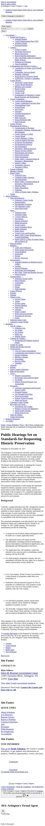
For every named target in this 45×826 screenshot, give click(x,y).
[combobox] (12, 16)
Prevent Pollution (21, 268)
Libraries (18, 310)
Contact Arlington (7, 789)
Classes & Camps (16, 345)
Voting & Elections (17, 417)
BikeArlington (20, 281)
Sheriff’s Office (20, 163)
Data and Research (17, 198)
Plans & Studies (16, 244)
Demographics (20, 202)
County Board (15, 81)
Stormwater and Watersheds (25, 270)
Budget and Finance (17, 37)
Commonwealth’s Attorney (24, 177)
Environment (15, 260)
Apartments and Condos (23, 407)
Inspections (19, 254)
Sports (17, 318)
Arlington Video (21, 215)
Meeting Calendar (16, 171)
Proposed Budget (21, 45)
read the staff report (10, 633)
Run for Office (20, 361)
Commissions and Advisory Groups (23, 66)
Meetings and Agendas (23, 87)
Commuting (19, 283)
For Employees (7, 731)
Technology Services (22, 165)
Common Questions (9, 722)
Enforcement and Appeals (24, 250)
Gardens (18, 266)
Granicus (40, 791)
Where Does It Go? (22, 413)
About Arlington (12, 196)
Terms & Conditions (23, 787)
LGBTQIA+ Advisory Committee (27, 78)
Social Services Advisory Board (26, 76)
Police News (19, 231)
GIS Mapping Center (22, 206)
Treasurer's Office (21, 167)
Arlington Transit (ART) (24, 279)
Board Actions (20, 89)
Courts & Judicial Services (24, 140)
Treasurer (18, 111)
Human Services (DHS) (23, 151)
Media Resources (21, 223)
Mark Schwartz (20, 118)
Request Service (7, 717)
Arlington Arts (20, 328)
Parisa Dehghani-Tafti (23, 120)
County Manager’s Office (24, 138)
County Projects (16, 124)
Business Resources (13, 419)
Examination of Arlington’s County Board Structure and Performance (27, 96)
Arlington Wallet (21, 43)
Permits (17, 256)
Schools (13, 293)
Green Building (20, 252)
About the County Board (24, 83)
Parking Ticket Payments (24, 398)
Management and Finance (24, 153)
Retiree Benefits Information (25, 56)
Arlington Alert (20, 175)
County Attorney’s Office (24, 134)
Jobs (3, 724)
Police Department (21, 157)
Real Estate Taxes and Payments (26, 378)
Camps (17, 301)
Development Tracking (23, 204)
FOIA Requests (7, 729)
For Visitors (19, 332)
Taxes (12, 374)
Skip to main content (8, 4)
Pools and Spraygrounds (24, 314)
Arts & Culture (20, 299)
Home (3, 425)
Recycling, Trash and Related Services (29, 272)
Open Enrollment (21, 64)
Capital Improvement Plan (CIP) (26, 41)
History (8, 648)
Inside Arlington (21, 229)
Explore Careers (21, 50)
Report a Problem (8, 719)
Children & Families (17, 338)
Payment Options (21, 392)
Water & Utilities (16, 415)
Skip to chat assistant (8, 2)
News (12, 211)
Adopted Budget (21, 39)
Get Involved (19, 91)
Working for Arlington (23, 62)
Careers (13, 47)
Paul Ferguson (20, 122)
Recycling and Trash (17, 404)
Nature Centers (20, 312)
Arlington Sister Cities (18, 320)
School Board (20, 107)
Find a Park (19, 308)
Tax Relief (18, 380)
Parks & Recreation (22, 155)
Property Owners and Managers (26, 409)
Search (3, 29)
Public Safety (15, 173)
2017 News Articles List (34, 425)
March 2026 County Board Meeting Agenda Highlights (28, 236)
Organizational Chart (22, 105)
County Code (20, 93)
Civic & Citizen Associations (25, 351)
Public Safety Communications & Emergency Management (27, 160)
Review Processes (21, 258)
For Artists (18, 330)
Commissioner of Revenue (24, 128)
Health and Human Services (20, 347)
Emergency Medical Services (25, 149)
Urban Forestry (20, 274)
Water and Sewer (21, 400)
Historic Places (20, 336)
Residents (9, 324)
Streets (17, 287)
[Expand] (16, 35)
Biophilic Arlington (22, 74)
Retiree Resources (21, 54)
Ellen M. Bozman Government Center (19, 673)
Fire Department (21, 147)
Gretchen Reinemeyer (23, 114)
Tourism (13, 295)
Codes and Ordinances (23, 248)
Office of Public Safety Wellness (26, 192)
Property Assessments (23, 376)
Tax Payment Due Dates (24, 394)
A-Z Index (9, 421)
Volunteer (18, 190)
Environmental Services (23, 144)
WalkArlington (20, 289)
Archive (8, 644)
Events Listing (20, 225)
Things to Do (15, 297)
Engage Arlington (16, 169)
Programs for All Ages (23, 316)
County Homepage (8, 787)
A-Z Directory (7, 715)
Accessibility (6, 734)
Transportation (15, 277)
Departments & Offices (18, 126)
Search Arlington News (23, 227)
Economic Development (23, 142)
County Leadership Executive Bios (27, 103)
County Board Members (23, 85)
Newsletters (19, 219)
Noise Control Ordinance (19, 369)
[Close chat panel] (3, 811)
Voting (12, 194)
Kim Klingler (19, 116)
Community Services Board (25, 72)
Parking (17, 285)
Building (13, 246)
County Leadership (17, 99)
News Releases (11, 652)
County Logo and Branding (25, 233)
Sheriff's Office (20, 186)
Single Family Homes (23, 411)
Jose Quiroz (19, 109)
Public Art (18, 334)
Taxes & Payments (21, 396)
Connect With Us (21, 217)
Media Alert (10, 650)
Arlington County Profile (24, 200)
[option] (25, 11)
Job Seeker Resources (23, 52)
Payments (13, 386)
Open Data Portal (21, 208)
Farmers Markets (21, 305)
